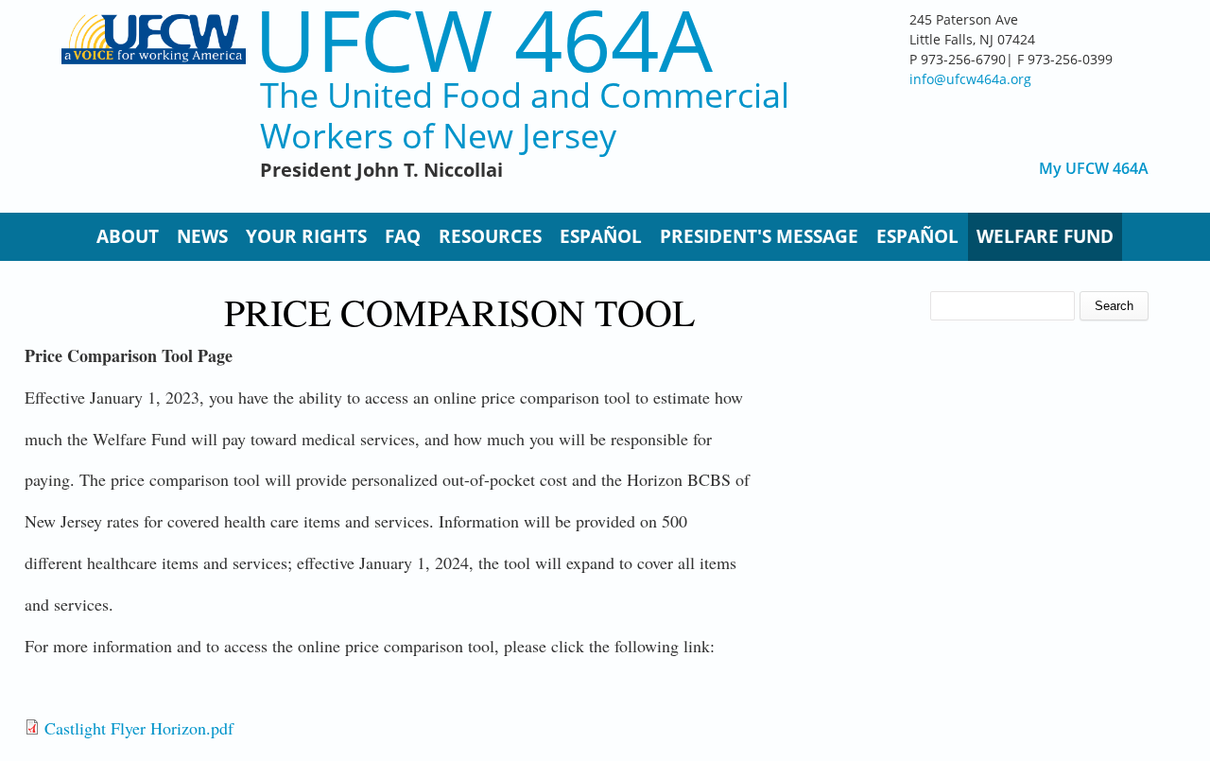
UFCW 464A (483, 39)
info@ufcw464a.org (970, 79)
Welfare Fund (1045, 236)
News (202, 236)
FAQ (403, 236)
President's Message (759, 236)
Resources (490, 236)
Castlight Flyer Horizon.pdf (138, 728)
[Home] (153, 104)
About (127, 236)
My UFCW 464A (1094, 169)
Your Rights (306, 236)
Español (601, 236)
